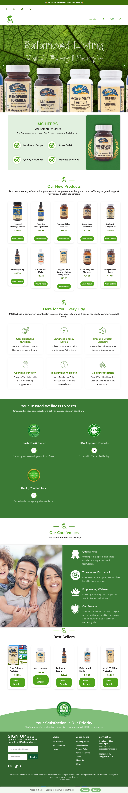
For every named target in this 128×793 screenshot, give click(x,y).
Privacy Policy (82, 749)
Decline (96, 790)
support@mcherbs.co (108, 749)
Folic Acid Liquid (37, 669)
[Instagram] (14, 8)
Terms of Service (83, 753)
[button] (124, 65)
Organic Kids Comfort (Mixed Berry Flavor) (64, 272)
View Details (17, 214)
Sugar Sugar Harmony (87, 225)
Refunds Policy (82, 745)
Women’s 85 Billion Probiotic (108, 671)
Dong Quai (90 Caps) (110, 270)
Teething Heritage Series (41, 225)
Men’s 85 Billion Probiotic (87, 669)
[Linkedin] (29, 8)
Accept (85, 790)
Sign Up (33, 757)
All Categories (59, 745)
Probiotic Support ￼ (111, 225)
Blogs (78, 764)
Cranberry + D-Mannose (87, 270)
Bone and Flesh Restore (64, 225)
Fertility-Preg (17, 269)
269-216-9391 (104, 746)
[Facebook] (6, 8)
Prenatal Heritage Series (17, 225)
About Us (80, 760)
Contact (79, 756)
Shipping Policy (82, 741)
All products (58, 741)
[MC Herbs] (10, 19)
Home (55, 749)
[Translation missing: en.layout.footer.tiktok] (22, 8)
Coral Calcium (17, 668)
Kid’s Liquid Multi (40, 270)
